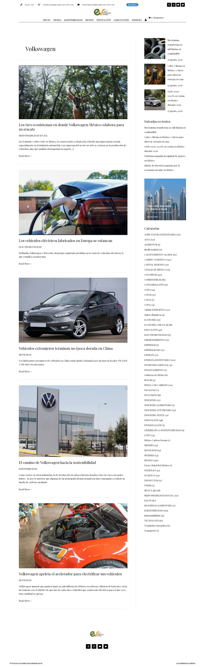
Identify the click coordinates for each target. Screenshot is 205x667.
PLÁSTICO (149, 475)
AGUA (147, 239)
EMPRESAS (150, 344)
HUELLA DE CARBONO (156, 385)
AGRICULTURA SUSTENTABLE (160, 234)
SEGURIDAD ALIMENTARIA (158, 505)
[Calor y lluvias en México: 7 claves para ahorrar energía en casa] (154, 74)
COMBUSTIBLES (152, 279)
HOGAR (148, 380)
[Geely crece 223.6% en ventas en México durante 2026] (154, 99)
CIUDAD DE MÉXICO (155, 269)
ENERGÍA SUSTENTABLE (157, 360)
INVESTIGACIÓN (153, 425)
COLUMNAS (150, 274)
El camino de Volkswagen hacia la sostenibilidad (57, 462)
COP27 (147, 289)
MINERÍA (149, 445)
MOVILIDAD (25, 354)
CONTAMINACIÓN (153, 284)
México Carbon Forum (155, 440)
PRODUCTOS (151, 480)
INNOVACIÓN (151, 420)
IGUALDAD (150, 390)
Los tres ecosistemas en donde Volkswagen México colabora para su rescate (71, 127)
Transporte (150, 530)
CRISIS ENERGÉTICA (155, 309)
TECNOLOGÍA (151, 520)
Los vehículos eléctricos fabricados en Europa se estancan (65, 240)
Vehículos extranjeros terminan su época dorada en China (66, 348)
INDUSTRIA (150, 400)
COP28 (147, 294)
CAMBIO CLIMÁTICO (155, 259)
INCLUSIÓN (150, 395)
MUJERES (149, 455)
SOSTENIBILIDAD (28, 468)
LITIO (147, 435)
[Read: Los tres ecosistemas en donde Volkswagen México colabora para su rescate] (73, 91)
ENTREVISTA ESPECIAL (156, 365)
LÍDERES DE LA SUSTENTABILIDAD (162, 430)
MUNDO (148, 460)
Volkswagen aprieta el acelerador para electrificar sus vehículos (70, 573)
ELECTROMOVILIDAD (30, 246)
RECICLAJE (150, 490)
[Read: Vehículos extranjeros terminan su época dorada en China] (73, 309)
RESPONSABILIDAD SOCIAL (33, 135)
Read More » (25, 155)
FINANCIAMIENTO (154, 370)
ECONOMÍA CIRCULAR (156, 324)
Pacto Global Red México (156, 465)
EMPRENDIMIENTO (154, 339)
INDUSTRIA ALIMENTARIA (158, 405)
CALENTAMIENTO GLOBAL (158, 254)
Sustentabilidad (152, 515)
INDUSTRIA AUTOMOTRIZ (158, 410)
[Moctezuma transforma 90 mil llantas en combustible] (154, 48)
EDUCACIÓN (151, 329)
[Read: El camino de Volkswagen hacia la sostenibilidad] (73, 420)
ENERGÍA (149, 355)
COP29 (147, 299)
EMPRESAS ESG (152, 349)
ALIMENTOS (150, 244)
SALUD (148, 500)
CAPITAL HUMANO (154, 264)
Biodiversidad (151, 249)
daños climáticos (152, 314)
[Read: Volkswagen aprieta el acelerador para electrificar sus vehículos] (73, 535)
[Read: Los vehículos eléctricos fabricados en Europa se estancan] (73, 202)
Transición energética (155, 525)
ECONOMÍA (150, 319)
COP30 (147, 304)
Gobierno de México (154, 375)
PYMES (148, 485)
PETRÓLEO (150, 470)
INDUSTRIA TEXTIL (154, 415)
